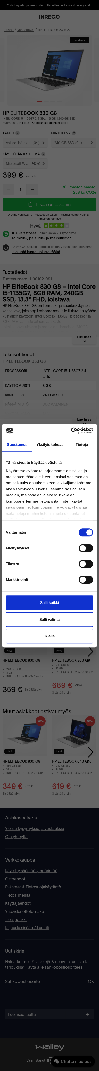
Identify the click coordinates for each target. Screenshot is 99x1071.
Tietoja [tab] (82, 444)
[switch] (86, 548)
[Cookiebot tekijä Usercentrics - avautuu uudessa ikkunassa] (71, 430)
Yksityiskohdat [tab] (49, 444)
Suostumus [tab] (17, 444)
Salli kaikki (49, 602)
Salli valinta (49, 619)
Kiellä (50, 636)
